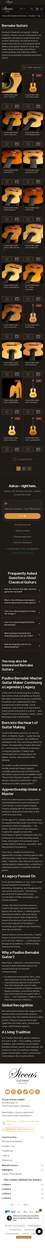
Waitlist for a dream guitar (22, 542)
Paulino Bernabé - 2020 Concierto (11, 439)
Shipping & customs (22, 531)
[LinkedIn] (31, 1091)
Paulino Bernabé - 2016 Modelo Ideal (32, 134)
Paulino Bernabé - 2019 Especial (11, 209)
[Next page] (29, 468)
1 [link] (18, 469)
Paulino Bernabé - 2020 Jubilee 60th (32, 439)
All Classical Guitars (12, 1141)
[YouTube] (7, 1091)
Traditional (7, 1151)
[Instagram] (13, 1091)
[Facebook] (19, 1091)
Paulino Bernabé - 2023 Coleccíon (11, 134)
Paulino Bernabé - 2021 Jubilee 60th (11, 364)
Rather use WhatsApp (22, 553)
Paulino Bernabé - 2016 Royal (32, 326)
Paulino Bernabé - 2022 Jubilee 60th (11, 286)
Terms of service (31, 1230)
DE (21, 9)
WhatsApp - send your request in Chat (22, 1123)
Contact (25, 1234)
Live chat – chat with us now (19, 1129)
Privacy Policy (16, 1230)
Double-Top (8, 1146)
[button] (41, 9)
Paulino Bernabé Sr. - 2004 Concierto (32, 287)
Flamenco (7, 1160)
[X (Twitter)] (37, 1091)
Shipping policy (13, 1234)
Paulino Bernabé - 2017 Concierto (32, 401)
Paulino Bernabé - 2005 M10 (32, 209)
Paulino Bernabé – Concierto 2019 (32, 171)
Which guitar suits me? (22, 525)
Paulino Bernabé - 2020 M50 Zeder (32, 96)
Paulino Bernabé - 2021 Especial (32, 364)
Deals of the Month (12, 1174)
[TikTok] (25, 1091)
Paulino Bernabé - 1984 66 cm (11, 171)
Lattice (5, 1156)
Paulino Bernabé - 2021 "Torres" (11, 96)
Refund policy (34, 1226)
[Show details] (17, 106)
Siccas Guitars (19, 1226)
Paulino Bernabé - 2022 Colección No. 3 (12, 248)
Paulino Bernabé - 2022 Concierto (11, 326)
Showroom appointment (22, 537)
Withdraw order (23, 1237)
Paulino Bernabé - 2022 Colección (32, 246)
